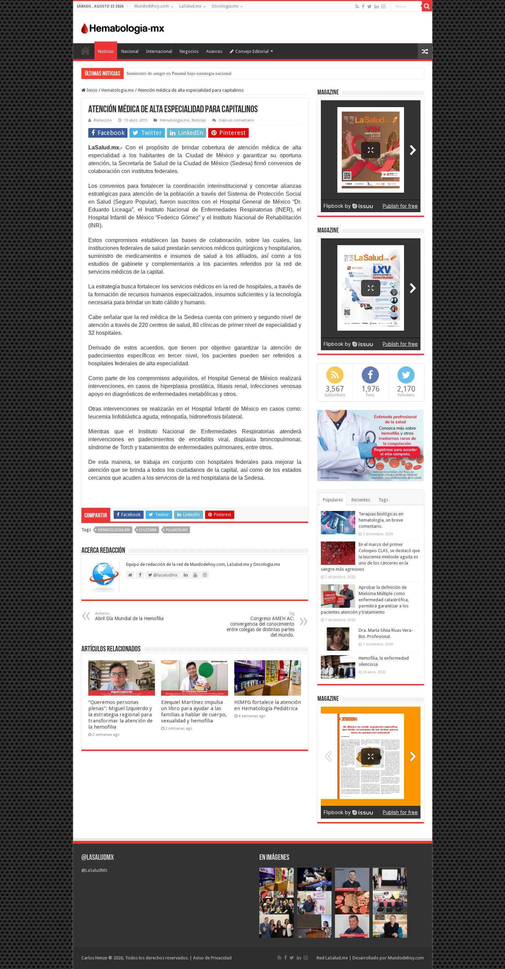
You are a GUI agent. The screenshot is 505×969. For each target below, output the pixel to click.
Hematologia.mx (117, 90)
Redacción (103, 120)
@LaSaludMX (97, 858)
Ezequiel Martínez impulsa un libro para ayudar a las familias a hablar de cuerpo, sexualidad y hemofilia (194, 711)
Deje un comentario (236, 120)
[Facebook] (363, 6)
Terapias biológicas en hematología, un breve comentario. (381, 520)
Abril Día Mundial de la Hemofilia (129, 616)
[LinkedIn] (376, 6)
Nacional (129, 51)
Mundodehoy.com (151, 6)
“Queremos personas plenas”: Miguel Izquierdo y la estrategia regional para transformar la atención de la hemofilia (120, 714)
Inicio (85, 50)
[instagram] (383, 6)
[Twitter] (369, 6)
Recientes (360, 499)
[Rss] (357, 6)
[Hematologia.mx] (123, 27)
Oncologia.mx (225, 6)
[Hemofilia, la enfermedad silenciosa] (338, 667)
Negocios (189, 51)
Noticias (106, 51)
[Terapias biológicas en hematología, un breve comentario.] (338, 522)
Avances (214, 51)
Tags (383, 499)
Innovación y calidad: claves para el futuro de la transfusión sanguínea (191, 73)
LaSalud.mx (190, 6)
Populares (333, 499)
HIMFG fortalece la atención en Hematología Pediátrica (267, 705)
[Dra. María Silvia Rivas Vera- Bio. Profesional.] (338, 639)
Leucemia (148, 530)
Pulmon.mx (177, 530)
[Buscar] (427, 6)
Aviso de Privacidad (212, 957)
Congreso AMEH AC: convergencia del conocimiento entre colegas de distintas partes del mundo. (260, 624)
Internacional (159, 51)
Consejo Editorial (252, 51)
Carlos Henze (94, 957)
